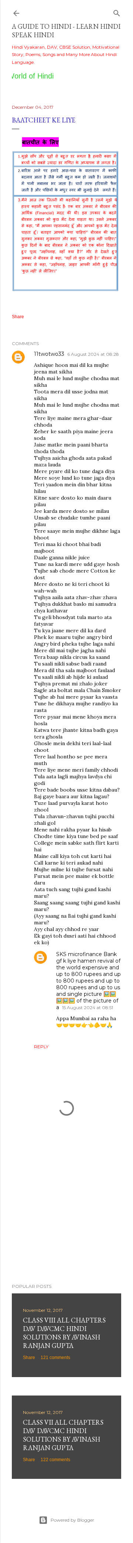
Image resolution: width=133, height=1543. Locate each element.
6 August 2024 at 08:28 (93, 354)
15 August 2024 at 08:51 (87, 1007)
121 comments (55, 1357)
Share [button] (18, 316)
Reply (41, 1046)
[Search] (116, 11)
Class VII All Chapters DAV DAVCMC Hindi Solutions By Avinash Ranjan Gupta (63, 1435)
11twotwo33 (49, 354)
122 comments (55, 1459)
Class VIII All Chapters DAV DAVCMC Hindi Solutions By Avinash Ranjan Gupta (64, 1333)
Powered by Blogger (72, 1520)
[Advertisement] (66, 1219)
